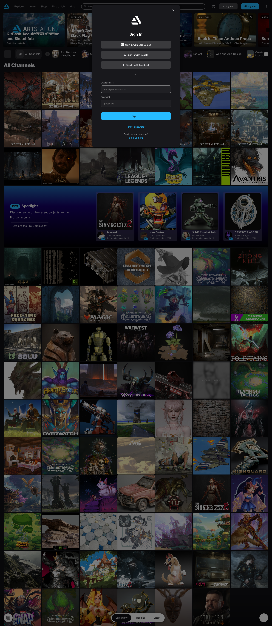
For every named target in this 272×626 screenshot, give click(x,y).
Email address (107, 83)
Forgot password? (136, 126)
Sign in (136, 116)
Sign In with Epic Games (138, 44)
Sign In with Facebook (138, 65)
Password (105, 97)
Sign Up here (136, 137)
